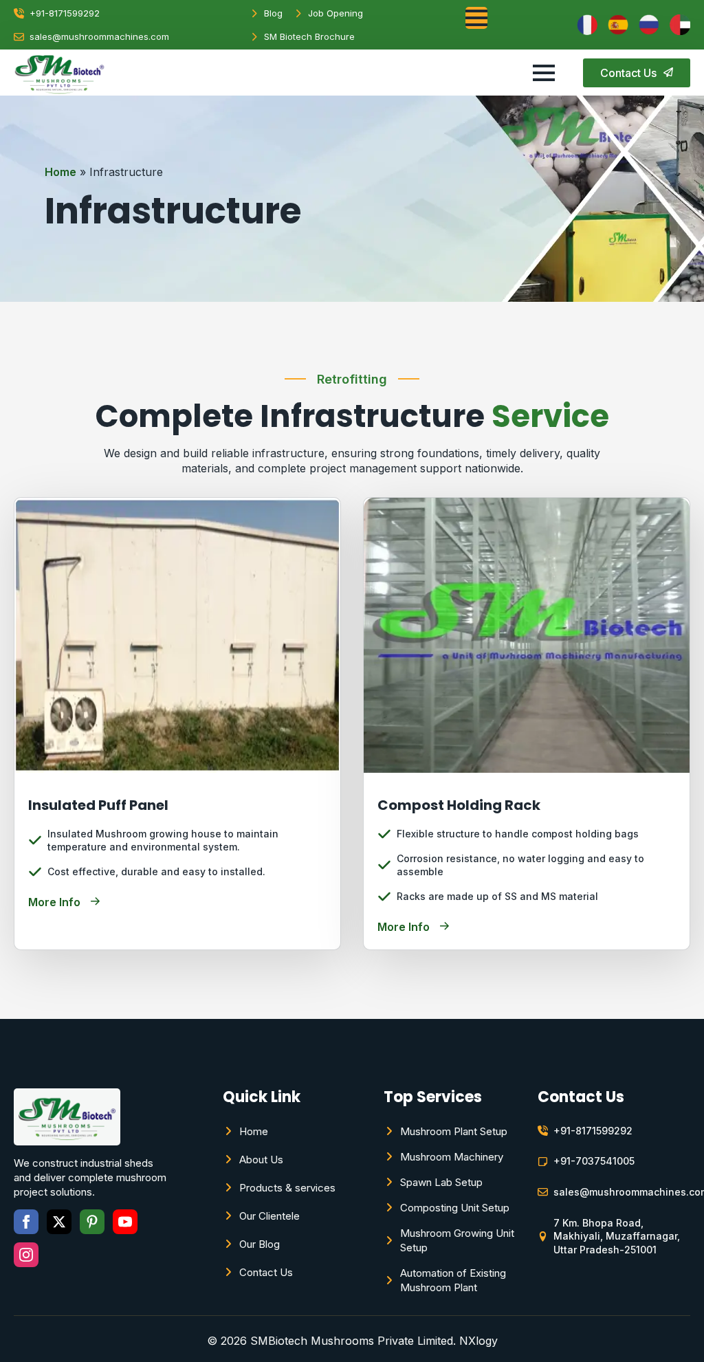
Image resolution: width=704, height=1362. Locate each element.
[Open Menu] (476, 18)
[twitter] (59, 1221)
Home (60, 172)
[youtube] (125, 1221)
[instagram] (26, 1254)
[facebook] (26, 1221)
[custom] (92, 1221)
